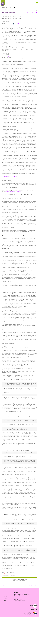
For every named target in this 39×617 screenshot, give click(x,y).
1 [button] (16, 7)
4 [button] (20, 7)
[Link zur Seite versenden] (34, 10)
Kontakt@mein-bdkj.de (9, 56)
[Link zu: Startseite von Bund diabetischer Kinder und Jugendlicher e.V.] (9, 3)
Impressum (5, 598)
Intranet (5, 600)
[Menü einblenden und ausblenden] (36, 2)
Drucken (29, 585)
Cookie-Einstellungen (32, 12)
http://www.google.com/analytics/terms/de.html (15, 175)
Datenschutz (6, 596)
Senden (26, 585)
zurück (3, 585)
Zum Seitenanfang (34, 585)
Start (3, 9)
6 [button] (23, 7)
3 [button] (19, 7)
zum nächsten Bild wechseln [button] (36, 6)
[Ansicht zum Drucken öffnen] (36, 10)
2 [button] (17, 7)
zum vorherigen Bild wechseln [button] (2, 6)
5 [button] (21, 7)
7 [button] (24, 7)
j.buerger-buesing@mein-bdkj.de (23, 24)
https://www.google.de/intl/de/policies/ (9, 176)
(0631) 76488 (16, 23)
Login (4, 594)
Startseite (5, 592)
